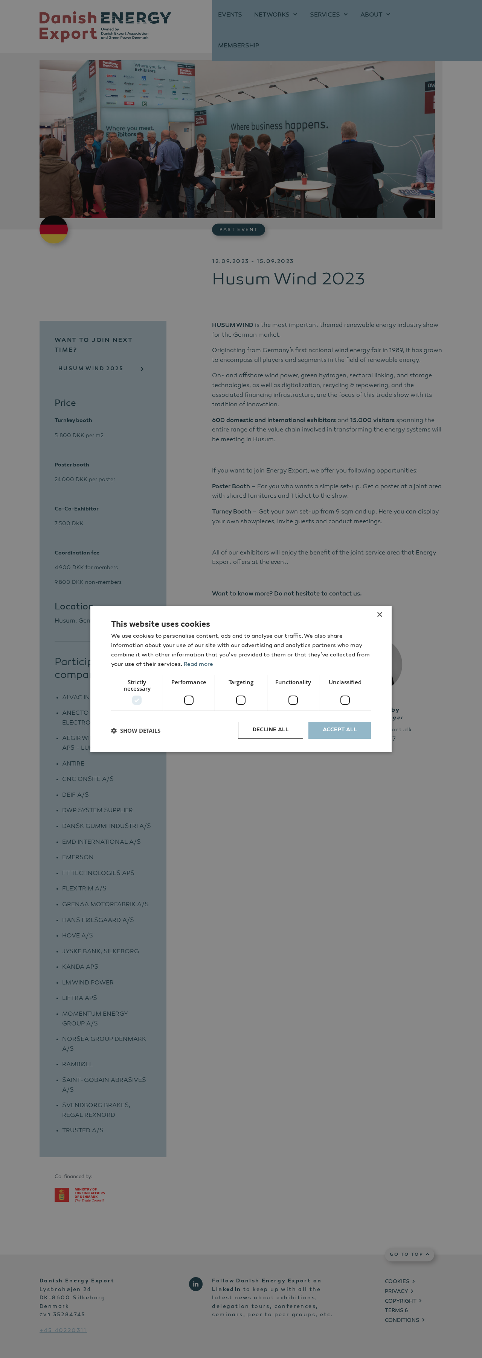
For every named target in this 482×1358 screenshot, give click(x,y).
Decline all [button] (270, 730)
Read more (198, 664)
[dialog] (241, 679)
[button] (135, 730)
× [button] (379, 615)
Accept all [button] (340, 730)
